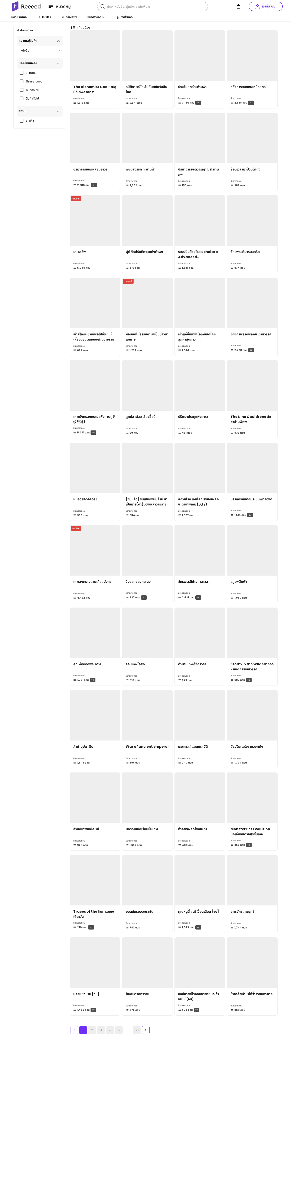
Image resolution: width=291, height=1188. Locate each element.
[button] (40, 41)
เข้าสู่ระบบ (268, 6)
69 (137, 1030)
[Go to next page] (146, 1030)
